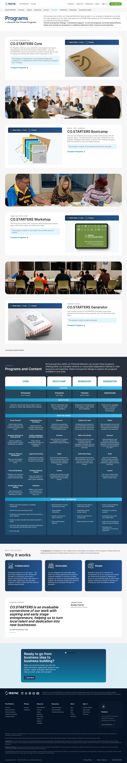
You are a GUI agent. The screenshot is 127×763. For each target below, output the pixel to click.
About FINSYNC (10, 10)
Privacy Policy (87, 760)
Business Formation (10, 709)
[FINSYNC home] (10, 3)
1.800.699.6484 (117, 760)
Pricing (33, 4)
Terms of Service (102, 760)
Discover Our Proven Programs (21, 22)
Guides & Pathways (57, 707)
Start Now (114, 4)
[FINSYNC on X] (30, 693)
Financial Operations (10, 712)
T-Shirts (72, 714)
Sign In (104, 4)
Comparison (27, 709)
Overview (7, 707)
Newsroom (37, 10)
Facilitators (63, 10)
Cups (71, 709)
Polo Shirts (73, 716)
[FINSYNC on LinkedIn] (22, 693)
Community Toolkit (85, 10)
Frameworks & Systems (11, 714)
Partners (71, 4)
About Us (79, 4)
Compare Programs (18, 68)
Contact (46, 10)
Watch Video (76, 42)
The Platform (23, 4)
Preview (91, 42)
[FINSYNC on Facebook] (26, 693)
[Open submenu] (29, 4)
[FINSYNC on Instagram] (34, 693)
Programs (54, 10)
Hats (71, 712)
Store (97, 4)
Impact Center (86, 709)
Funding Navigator (10, 716)
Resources (89, 4)
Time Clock (86, 714)
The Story (21, 10)
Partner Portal (86, 712)
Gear (71, 707)
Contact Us (40, 718)
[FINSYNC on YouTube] (37, 693)
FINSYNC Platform (87, 707)
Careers (29, 10)
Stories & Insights (56, 709)
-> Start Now (29, 678)
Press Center (40, 716)
